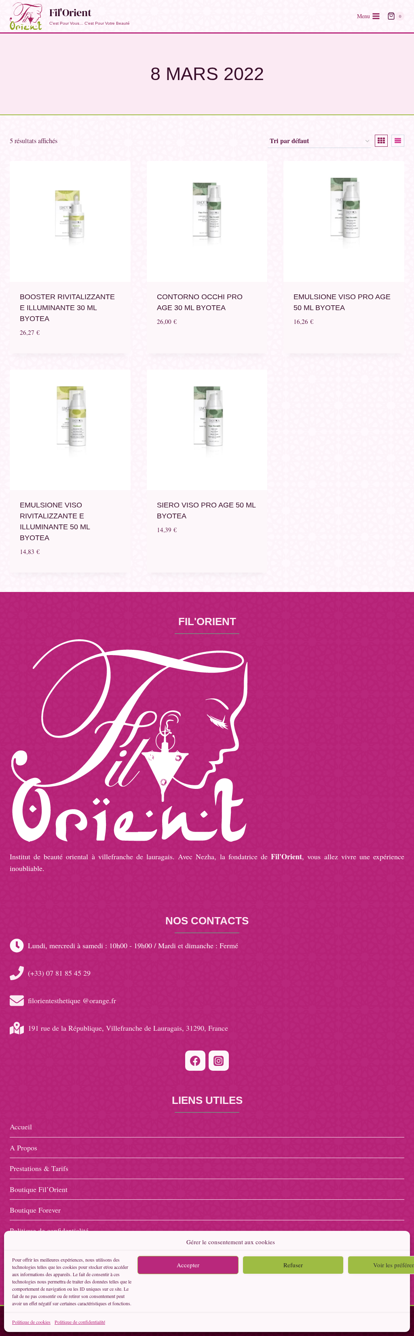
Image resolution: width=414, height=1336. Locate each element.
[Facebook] (195, 1061)
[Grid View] (381, 141)
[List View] (397, 141)
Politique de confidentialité (80, 1322)
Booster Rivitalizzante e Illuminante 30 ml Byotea (67, 308)
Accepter (188, 1265)
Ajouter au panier (206, 346)
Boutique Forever (35, 1210)
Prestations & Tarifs (39, 1168)
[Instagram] (219, 1061)
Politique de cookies (31, 1322)
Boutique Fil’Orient (39, 1189)
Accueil (21, 1126)
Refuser (293, 1265)
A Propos (23, 1147)
